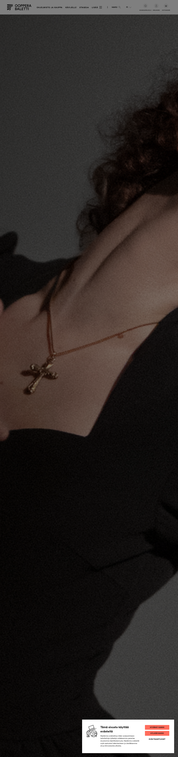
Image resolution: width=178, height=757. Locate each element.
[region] (128, 736)
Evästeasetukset (157, 739)
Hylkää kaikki (157, 733)
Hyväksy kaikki (157, 727)
